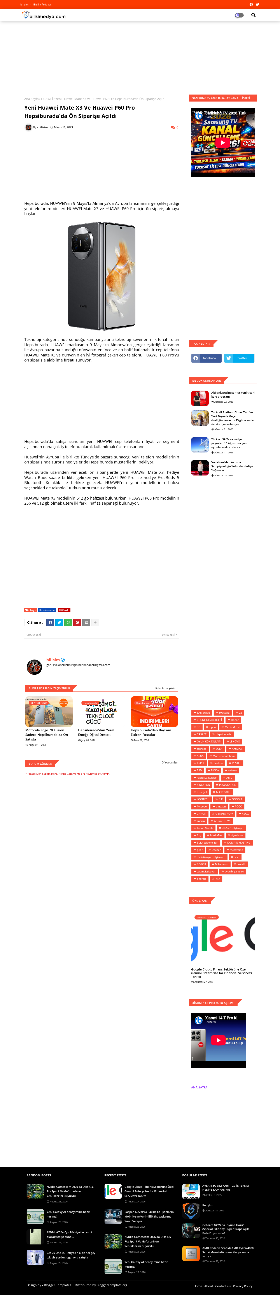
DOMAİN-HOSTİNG (238, 842)
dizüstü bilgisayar (233, 828)
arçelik (242, 864)
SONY (219, 749)
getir (200, 850)
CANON (201, 814)
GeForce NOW (224, 814)
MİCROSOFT (223, 792)
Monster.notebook (224, 756)
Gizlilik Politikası (42, 4)
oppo (213, 727)
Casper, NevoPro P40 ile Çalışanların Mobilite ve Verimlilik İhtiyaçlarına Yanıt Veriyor (149, 1216)
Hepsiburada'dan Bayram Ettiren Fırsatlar (151, 732)
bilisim (53, 659)
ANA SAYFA (199, 1087)
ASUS (200, 756)
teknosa (201, 749)
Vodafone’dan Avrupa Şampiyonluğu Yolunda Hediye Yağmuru (232, 466)
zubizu (201, 821)
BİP (221, 799)
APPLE (201, 763)
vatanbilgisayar (206, 871)
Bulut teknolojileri (207, 842)
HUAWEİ (47, 99)
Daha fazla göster (166, 688)
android (201, 879)
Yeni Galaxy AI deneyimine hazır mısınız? (68, 1214)
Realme (218, 763)
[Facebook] (50, 622)
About (208, 1286)
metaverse (236, 850)
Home (198, 1286)
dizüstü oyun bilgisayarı (211, 857)
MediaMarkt (232, 727)
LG (240, 712)
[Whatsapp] (68, 622)
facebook (209, 358)
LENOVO (235, 741)
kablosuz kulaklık (207, 777)
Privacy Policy (242, 1286)
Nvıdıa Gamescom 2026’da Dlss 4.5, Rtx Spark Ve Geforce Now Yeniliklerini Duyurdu (70, 1191)
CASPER (201, 734)
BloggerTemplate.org (112, 1285)
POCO (238, 806)
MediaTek (216, 835)
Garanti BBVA (222, 821)
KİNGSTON (203, 785)
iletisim (24, 4)
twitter (242, 358)
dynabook (237, 835)
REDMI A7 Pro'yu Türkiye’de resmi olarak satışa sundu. (69, 1234)
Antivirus (237, 749)
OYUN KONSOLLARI (208, 741)
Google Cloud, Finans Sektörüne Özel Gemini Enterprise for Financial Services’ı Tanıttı (221, 973)
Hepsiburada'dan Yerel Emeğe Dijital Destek (96, 732)
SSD (199, 770)
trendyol (202, 792)
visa (236, 857)
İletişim (207, 1205)
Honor (235, 720)
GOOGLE (237, 799)
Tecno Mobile (205, 828)
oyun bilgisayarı (234, 871)
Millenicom (221, 864)
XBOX (245, 814)
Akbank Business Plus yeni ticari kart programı (233, 394)
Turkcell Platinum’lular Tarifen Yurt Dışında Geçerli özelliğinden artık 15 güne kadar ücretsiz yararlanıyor (233, 418)
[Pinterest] (77, 622)
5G (198, 727)
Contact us (223, 1286)
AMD (229, 777)
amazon (221, 806)
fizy (199, 835)
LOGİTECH (203, 799)
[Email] (86, 622)
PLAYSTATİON (227, 785)
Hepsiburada (47, 610)
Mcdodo (202, 806)
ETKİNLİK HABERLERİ (209, 720)
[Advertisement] (140, 56)
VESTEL (236, 763)
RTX (217, 879)
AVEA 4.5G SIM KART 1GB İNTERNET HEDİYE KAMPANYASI (225, 1187)
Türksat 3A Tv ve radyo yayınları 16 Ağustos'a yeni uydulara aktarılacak (229, 443)
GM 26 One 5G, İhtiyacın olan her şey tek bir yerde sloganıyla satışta (71, 1255)
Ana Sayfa (31, 99)
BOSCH (201, 864)
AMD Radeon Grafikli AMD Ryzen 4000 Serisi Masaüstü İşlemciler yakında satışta (228, 1252)
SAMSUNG (203, 712)
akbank (232, 770)
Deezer (216, 850)
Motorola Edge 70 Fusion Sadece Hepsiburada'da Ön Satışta (46, 734)
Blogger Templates (57, 1285)
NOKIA (215, 770)
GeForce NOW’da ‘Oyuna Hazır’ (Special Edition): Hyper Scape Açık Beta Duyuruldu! (225, 1229)
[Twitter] (59, 622)
